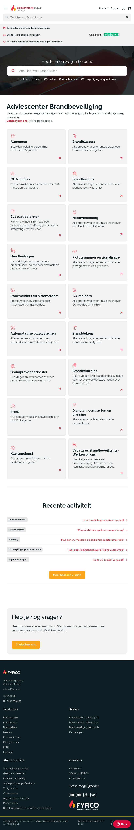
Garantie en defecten (14, 773)
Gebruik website (17, 520)
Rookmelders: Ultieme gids (83, 722)
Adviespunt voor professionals (19, 783)
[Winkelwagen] (129, 8)
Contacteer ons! (17, 120)
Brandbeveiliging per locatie (84, 727)
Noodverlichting (11, 737)
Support (115, 8)
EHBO (6, 747)
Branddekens (10, 727)
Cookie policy (10, 793)
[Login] (123, 8)
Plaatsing (13, 539)
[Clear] (127, 17)
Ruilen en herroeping (14, 778)
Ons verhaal (75, 768)
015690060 (9, 696)
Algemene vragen (17, 559)
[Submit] (6, 17)
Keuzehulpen (76, 732)
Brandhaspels (10, 722)
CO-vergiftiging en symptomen (98, 79)
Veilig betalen (10, 788)
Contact (103, 8)
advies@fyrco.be (12, 689)
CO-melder (50, 79)
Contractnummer (68, 79)
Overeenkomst (16, 530)
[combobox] (67, 17)
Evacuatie (8, 752)
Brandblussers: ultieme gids (84, 717)
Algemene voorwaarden (16, 798)
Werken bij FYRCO (79, 773)
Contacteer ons (26, 644)
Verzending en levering (15, 768)
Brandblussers (10, 717)
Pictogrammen (11, 742)
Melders (7, 732)
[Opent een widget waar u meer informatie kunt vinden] (122, 824)
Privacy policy (10, 803)
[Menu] (5, 8)
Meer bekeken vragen (67, 574)
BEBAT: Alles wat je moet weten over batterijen (27, 808)
